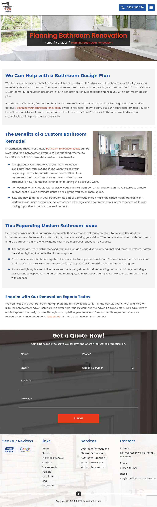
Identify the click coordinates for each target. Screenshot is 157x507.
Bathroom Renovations (95, 449)
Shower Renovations (93, 453)
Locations (47, 476)
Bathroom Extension (93, 458)
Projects (46, 472)
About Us (47, 453)
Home (49, 43)
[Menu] (151, 7)
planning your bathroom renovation (39, 108)
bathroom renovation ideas (63, 149)
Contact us (53, 317)
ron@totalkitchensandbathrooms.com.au (137, 479)
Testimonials (49, 467)
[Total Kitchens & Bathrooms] (8, 8)
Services (61, 43)
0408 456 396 (128, 468)
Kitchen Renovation (93, 467)
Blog (44, 481)
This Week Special (53, 458)
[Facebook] (78, 493)
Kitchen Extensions (92, 463)
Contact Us (48, 486)
